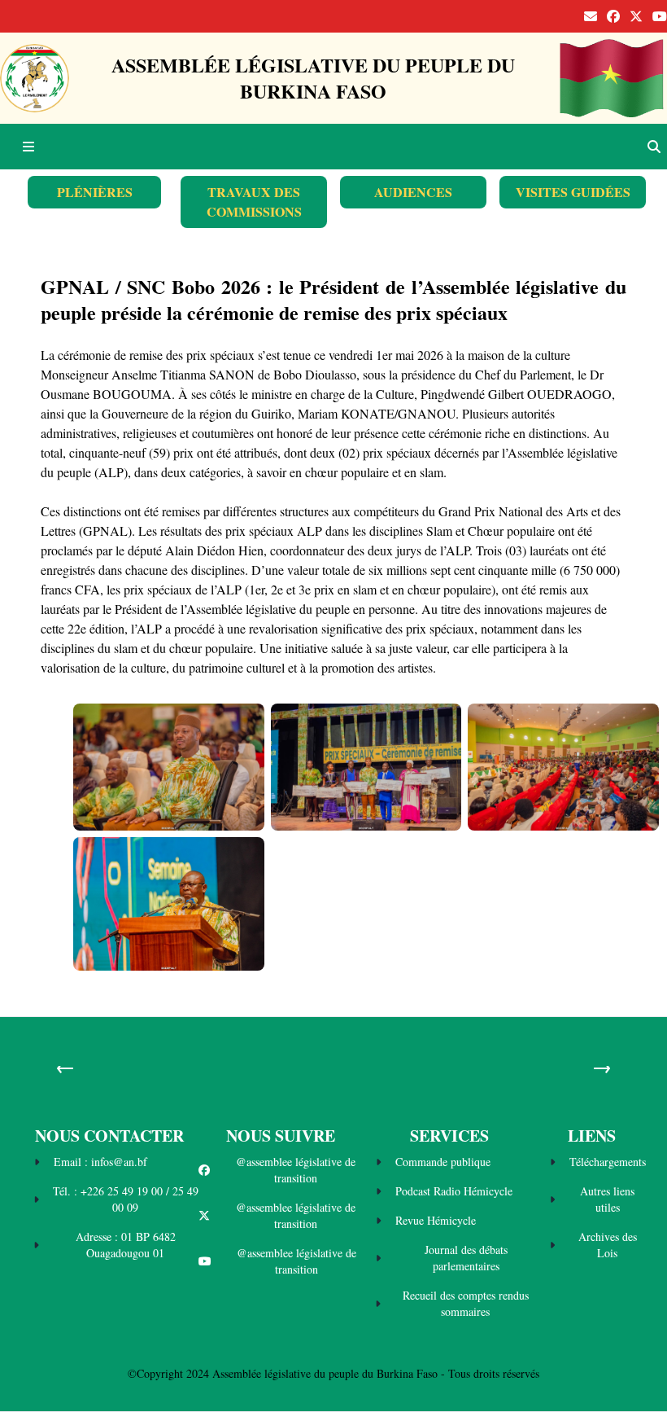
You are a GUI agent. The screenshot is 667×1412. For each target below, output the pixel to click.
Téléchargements (607, 1161)
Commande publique (442, 1161)
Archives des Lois (607, 1245)
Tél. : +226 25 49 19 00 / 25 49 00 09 (125, 1199)
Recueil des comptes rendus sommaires (466, 1303)
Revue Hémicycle (435, 1220)
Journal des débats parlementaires (466, 1258)
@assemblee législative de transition (295, 1170)
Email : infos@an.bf (100, 1161)
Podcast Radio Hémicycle (453, 1191)
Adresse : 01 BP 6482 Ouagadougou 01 (126, 1245)
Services (449, 1135)
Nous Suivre (280, 1135)
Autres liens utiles (607, 1199)
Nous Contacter (109, 1135)
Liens (592, 1135)
